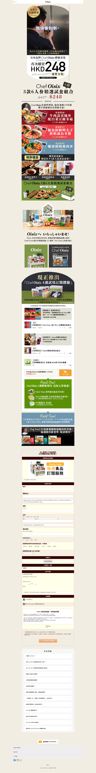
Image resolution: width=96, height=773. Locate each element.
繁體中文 (48, 765)
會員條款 (41, 634)
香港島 (28, 516)
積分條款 (45, 634)
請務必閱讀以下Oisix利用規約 (31, 634)
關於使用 (15, 752)
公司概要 (15, 756)
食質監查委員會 (17, 747)
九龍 (31, 516)
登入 (16, 1)
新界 (35, 516)
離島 (38, 516)
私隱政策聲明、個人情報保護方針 (55, 634)
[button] (48, 92)
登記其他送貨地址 (48, 561)
